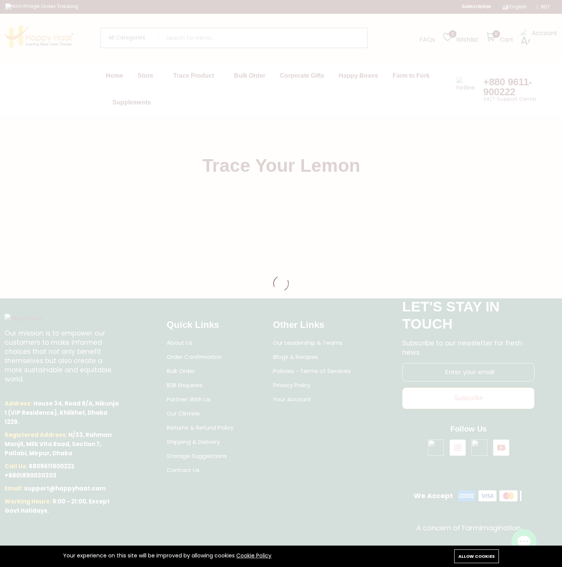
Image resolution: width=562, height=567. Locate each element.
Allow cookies (476, 556)
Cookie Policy (253, 555)
